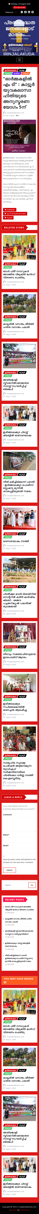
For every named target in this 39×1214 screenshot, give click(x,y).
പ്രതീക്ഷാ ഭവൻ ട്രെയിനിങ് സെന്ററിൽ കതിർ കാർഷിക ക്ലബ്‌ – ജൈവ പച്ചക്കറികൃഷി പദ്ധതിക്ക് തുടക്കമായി (19, 600)
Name (6, 835)
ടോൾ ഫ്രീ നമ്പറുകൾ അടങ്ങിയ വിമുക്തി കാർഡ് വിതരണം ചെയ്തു (19, 274)
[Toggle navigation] (20, 60)
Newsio (14, 1210)
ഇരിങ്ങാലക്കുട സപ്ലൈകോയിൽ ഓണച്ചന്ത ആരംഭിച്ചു (15, 706)
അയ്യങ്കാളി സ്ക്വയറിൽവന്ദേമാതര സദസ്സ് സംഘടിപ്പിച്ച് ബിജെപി (16, 384)
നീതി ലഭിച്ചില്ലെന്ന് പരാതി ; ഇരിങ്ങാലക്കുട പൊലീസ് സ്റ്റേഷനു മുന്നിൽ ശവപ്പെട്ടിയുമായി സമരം (19, 486)
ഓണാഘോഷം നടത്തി (16, 541)
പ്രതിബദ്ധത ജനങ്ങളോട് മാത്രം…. (19, 28)
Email (6, 845)
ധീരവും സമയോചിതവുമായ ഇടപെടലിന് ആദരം (19, 655)
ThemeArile (24, 1210)
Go (32, 885)
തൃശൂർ (9, 218)
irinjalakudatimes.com (15, 113)
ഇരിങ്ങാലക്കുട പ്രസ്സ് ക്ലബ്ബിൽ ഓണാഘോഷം (17, 433)
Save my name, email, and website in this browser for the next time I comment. (19, 861)
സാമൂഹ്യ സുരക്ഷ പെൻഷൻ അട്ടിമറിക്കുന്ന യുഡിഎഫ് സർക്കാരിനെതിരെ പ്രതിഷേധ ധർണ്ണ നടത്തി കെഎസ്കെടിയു (18, 770)
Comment (7, 814)
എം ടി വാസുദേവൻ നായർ (16, 214)
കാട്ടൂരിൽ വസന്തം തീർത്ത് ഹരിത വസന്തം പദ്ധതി (18, 325)
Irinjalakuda (11, 210)
